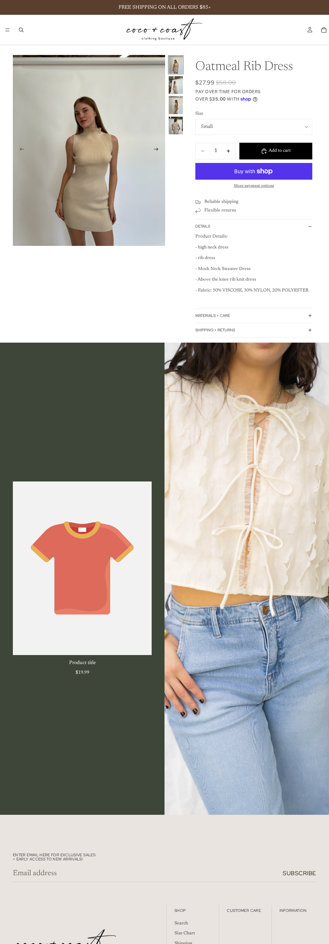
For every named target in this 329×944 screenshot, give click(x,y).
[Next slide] (158, 150)
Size (199, 114)
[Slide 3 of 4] (176, 105)
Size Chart (184, 933)
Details (202, 226)
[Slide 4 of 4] (176, 125)
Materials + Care (212, 315)
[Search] (21, 30)
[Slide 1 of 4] (176, 65)
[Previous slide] (20, 150)
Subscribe (299, 873)
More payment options (254, 186)
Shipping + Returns (215, 330)
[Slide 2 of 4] (176, 85)
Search (181, 923)
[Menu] (7, 29)
